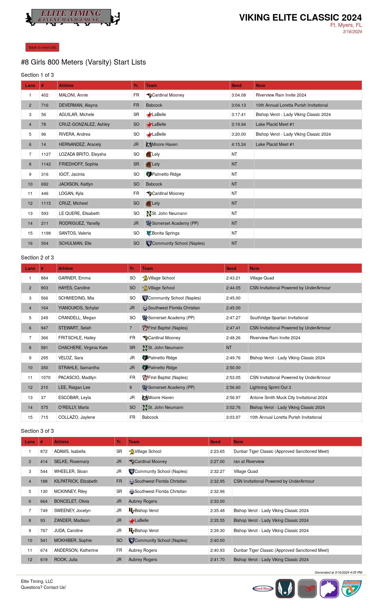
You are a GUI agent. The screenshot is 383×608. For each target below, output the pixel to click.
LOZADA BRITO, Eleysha (82, 154)
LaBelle (159, 114)
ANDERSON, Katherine (76, 550)
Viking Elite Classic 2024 (300, 16)
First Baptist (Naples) (168, 328)
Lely (156, 154)
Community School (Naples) (178, 243)
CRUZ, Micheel (73, 203)
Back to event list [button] (42, 47)
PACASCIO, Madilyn (77, 377)
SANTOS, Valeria (75, 233)
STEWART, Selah (74, 328)
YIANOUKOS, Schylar (78, 308)
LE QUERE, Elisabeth (79, 213)
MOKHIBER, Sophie (73, 540)
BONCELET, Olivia (71, 501)
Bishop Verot (147, 510)
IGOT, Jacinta (72, 174)
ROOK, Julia (65, 559)
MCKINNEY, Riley (70, 491)
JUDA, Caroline (68, 530)
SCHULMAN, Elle (75, 243)
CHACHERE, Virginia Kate (83, 347)
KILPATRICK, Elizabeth (76, 481)
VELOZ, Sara (70, 357)
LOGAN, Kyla (71, 193)
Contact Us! (55, 587)
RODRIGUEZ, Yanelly (79, 223)
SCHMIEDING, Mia (76, 298)
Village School (161, 278)
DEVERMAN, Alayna (78, 105)
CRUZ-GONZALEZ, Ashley (84, 124)
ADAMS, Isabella (70, 451)
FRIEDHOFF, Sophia (78, 164)
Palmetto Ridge (166, 174)
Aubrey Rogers (143, 501)
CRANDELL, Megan (77, 317)
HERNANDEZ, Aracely (80, 144)
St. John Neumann (169, 213)
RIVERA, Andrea (74, 134)
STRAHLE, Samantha (78, 367)
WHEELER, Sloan (71, 471)
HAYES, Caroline (74, 288)
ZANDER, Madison (72, 520)
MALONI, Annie (73, 95)
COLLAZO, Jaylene (76, 417)
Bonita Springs (166, 233)
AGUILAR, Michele (76, 114)
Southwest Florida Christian (174, 308)
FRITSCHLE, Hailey (77, 337)
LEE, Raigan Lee (74, 387)
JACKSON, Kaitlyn (76, 184)
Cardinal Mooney (168, 95)
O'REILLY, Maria (73, 407)
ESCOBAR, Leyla (74, 397)
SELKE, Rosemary (71, 461)
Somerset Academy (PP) (175, 223)
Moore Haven (165, 144)
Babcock (154, 105)
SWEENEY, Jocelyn (72, 510)
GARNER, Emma (74, 278)
